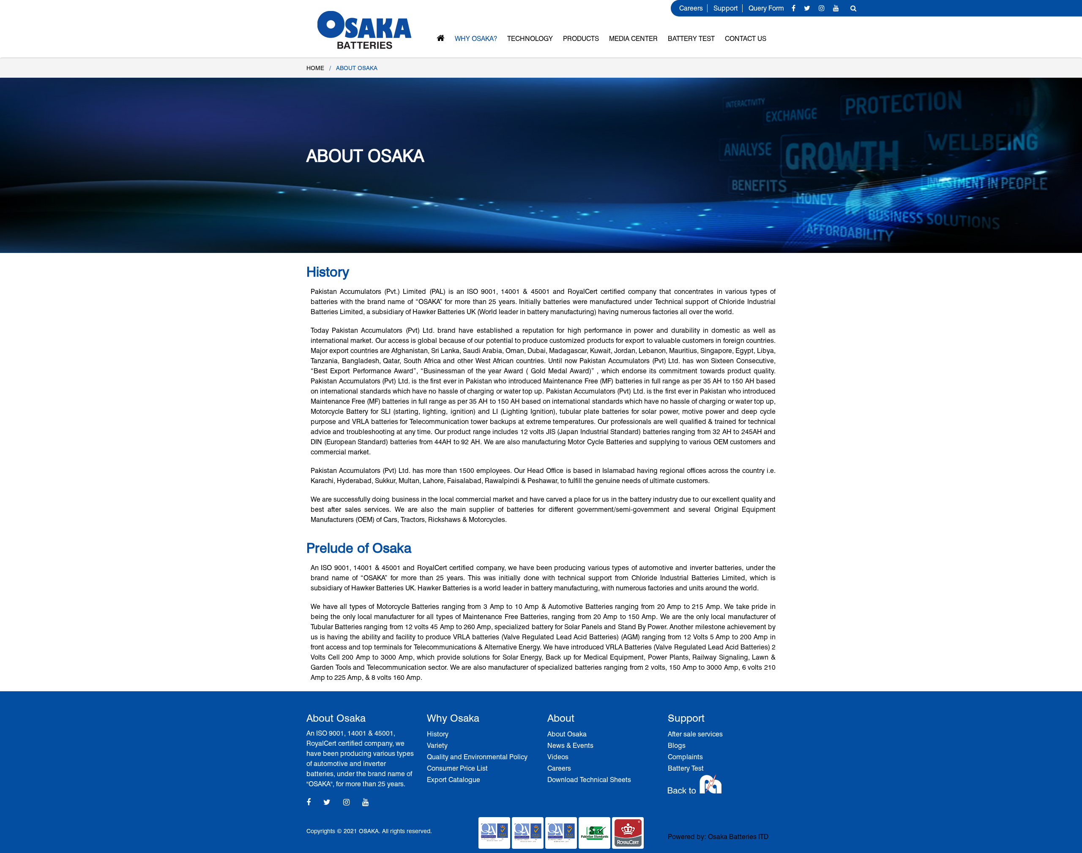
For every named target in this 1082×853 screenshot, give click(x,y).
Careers (691, 8)
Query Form (766, 8)
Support (725, 8)
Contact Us (745, 39)
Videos (557, 757)
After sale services (695, 734)
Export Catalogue (453, 780)
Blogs (677, 746)
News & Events (570, 746)
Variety (437, 746)
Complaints (685, 757)
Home (315, 68)
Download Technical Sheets (589, 780)
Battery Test (691, 39)
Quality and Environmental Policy (477, 757)
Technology (530, 39)
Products (581, 39)
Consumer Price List (457, 768)
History (437, 734)
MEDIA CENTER (633, 39)
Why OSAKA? (476, 39)
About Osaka (567, 734)
